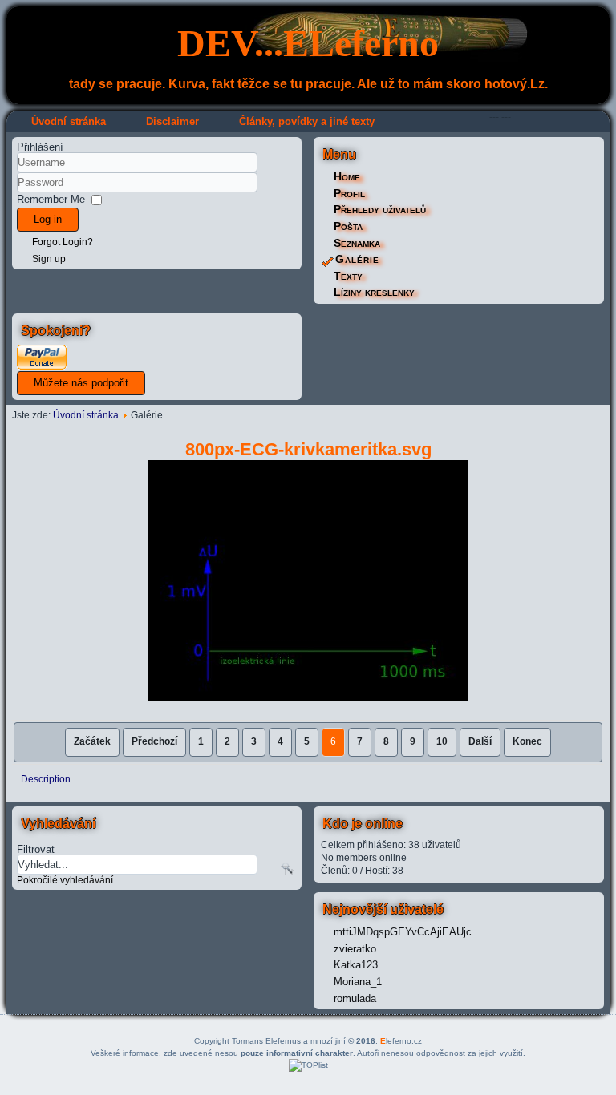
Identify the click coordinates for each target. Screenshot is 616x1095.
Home (347, 176)
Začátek (92, 741)
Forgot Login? (62, 242)
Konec (527, 741)
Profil (349, 193)
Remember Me (51, 199)
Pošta (348, 226)
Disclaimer (172, 121)
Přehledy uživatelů (380, 209)
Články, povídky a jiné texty (307, 121)
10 (442, 741)
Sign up (49, 259)
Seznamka (357, 242)
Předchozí (154, 741)
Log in (48, 219)
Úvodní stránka (68, 121)
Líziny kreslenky (374, 291)
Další (480, 741)
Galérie (357, 259)
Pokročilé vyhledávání (65, 880)
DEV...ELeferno (308, 43)
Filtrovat (36, 849)
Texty (348, 275)
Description (46, 779)
